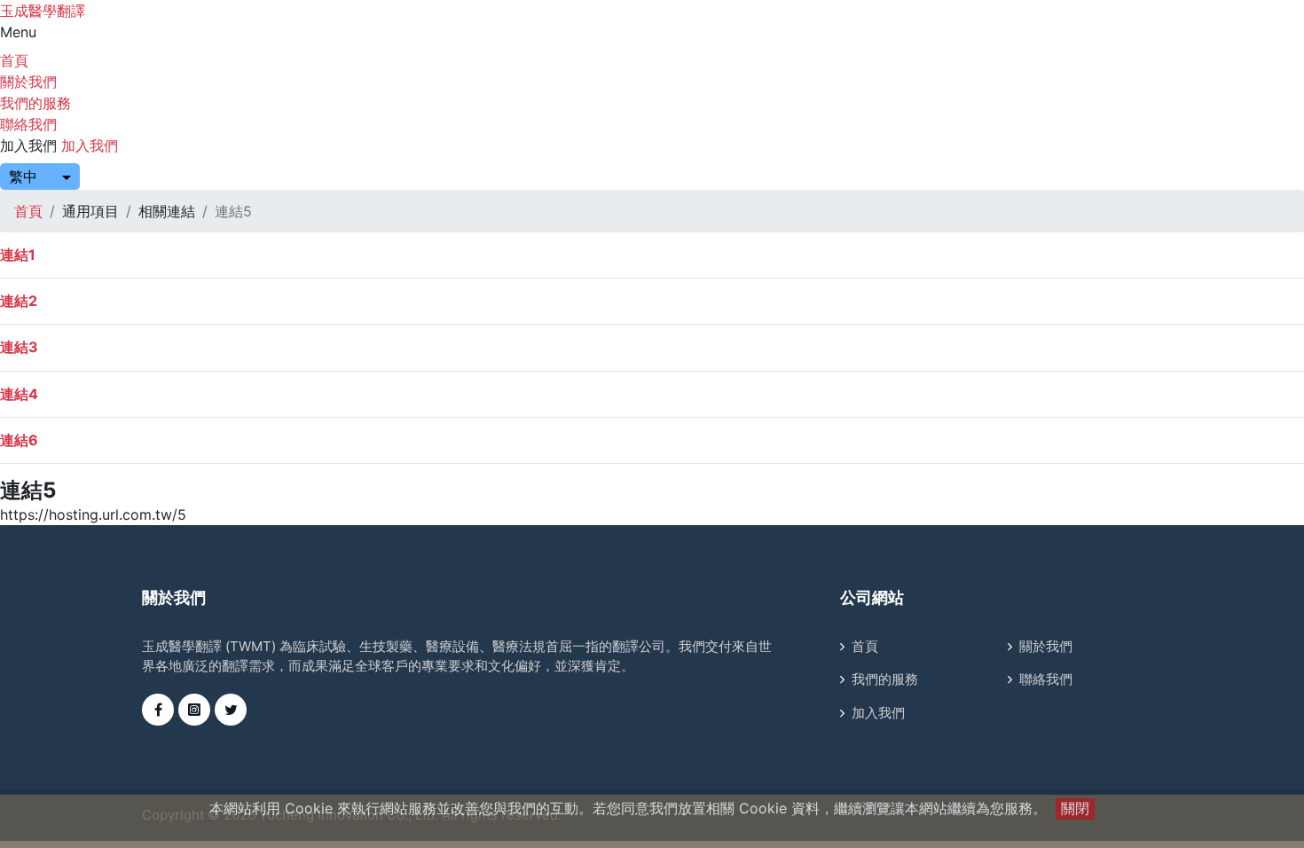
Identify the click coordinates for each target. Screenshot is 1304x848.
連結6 (19, 440)
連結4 (19, 394)
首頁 (14, 60)
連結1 (17, 254)
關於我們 (28, 81)
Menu (18, 32)
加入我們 (28, 145)
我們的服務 (35, 103)
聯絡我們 (28, 124)
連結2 (18, 301)
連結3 (19, 347)
